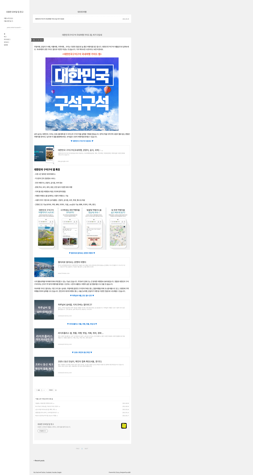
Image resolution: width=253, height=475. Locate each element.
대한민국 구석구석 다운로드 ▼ (82, 141)
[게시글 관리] (44, 390)
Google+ (59, 472)
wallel (128, 472)
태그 (5, 37)
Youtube (54, 472)
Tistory (118, 472)
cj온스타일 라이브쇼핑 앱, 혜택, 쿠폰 (45, 409)
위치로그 (6, 42)
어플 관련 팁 (8, 21)
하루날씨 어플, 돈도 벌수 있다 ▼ (83, 295)
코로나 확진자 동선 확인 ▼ (83, 352)
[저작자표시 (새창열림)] (56, 390)
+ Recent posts (39, 460)
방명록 (6, 45)
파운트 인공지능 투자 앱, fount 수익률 (45, 415)
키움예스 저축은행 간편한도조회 (43, 403)
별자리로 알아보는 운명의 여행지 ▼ (83, 253)
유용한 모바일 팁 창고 (14, 11)
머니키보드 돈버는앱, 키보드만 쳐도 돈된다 (46, 406)
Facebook (48, 472)
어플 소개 (8, 18)
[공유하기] (41, 390)
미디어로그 (7, 39)
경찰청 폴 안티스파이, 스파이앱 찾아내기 (46, 412)
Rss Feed (36, 472)
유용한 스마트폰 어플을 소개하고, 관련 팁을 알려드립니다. (54, 427)
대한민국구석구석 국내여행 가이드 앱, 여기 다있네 (49, 19)
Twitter (43, 472)
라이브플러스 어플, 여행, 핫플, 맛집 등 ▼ (83, 324)
